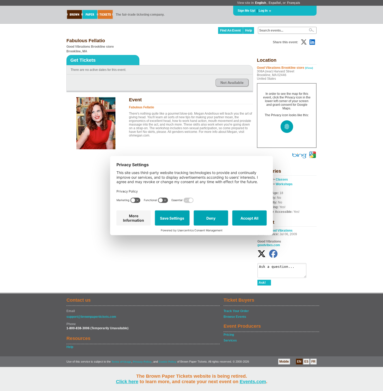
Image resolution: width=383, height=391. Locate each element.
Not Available (232, 82)
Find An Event (230, 30)
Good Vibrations (281, 230)
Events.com (253, 381)
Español (275, 3)
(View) (309, 67)
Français (293, 3)
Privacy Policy (142, 361)
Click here (127, 381)
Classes (282, 179)
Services (230, 340)
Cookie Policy (167, 361)
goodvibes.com (268, 245)
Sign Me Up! (246, 11)
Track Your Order (236, 311)
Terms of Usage (121, 361)
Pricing (229, 335)
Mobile (284, 361)
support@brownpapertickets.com (91, 317)
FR (313, 361)
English (260, 3)
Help (248, 30)
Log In (263, 11)
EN (299, 361)
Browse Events (235, 317)
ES (306, 361)
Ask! (262, 282)
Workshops (284, 184)
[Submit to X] (303, 42)
